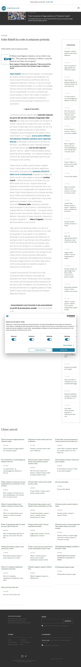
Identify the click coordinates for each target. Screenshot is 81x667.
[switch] (31, 339)
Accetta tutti (63, 350)
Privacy (67, 625)
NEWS (21, 644)
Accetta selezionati (40, 350)
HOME (9, 640)
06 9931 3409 (49, 2)
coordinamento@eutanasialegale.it (24, 661)
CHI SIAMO (23, 640)
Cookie (56, 658)
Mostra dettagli (67, 345)
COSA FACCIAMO (12, 642)
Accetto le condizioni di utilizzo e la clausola (56, 625)
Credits (60, 658)
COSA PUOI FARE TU (25, 642)
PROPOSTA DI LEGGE (13, 644)
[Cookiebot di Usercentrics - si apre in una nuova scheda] (68, 316)
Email (44, 617)
